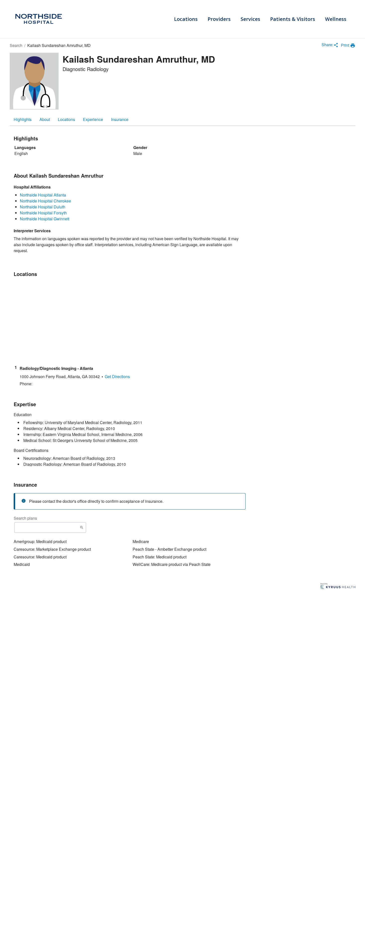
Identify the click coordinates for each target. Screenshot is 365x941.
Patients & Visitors (292, 19)
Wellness (335, 19)
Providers (219, 19)
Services (250, 19)
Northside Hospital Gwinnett (44, 219)
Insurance (119, 119)
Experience (93, 119)
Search (16, 45)
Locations (186, 19)
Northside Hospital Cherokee (45, 201)
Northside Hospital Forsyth (43, 213)
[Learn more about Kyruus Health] (338, 586)
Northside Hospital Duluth (42, 207)
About (44, 119)
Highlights (23, 119)
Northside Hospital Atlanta (43, 195)
